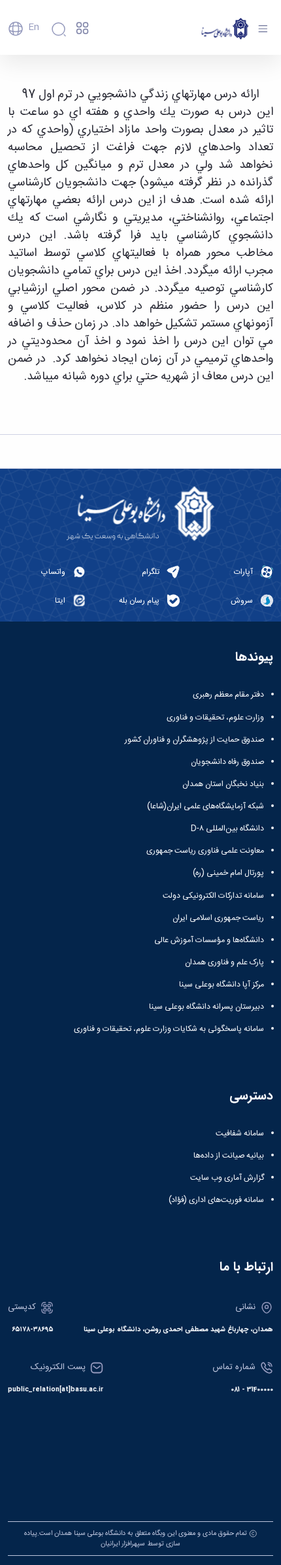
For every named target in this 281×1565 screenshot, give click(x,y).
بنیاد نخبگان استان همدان (223, 784)
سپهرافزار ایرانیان (123, 1543)
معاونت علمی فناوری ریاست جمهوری (205, 850)
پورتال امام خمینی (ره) (228, 872)
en (33, 27)
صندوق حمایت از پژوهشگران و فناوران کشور (194, 739)
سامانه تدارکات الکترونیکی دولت (213, 895)
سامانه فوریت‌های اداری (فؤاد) (216, 1200)
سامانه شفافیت (240, 1133)
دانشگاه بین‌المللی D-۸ (227, 828)
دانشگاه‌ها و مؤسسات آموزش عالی (209, 940)
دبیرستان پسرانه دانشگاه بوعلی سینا (206, 1006)
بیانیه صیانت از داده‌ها (228, 1155)
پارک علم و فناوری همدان (224, 962)
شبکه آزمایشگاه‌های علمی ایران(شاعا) (205, 806)
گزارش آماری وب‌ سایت (227, 1177)
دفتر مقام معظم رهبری (228, 694)
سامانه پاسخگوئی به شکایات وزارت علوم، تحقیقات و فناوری (169, 1028)
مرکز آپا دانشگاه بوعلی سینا (221, 984)
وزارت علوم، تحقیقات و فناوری (215, 717)
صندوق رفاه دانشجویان (227, 761)
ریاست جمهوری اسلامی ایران (218, 918)
